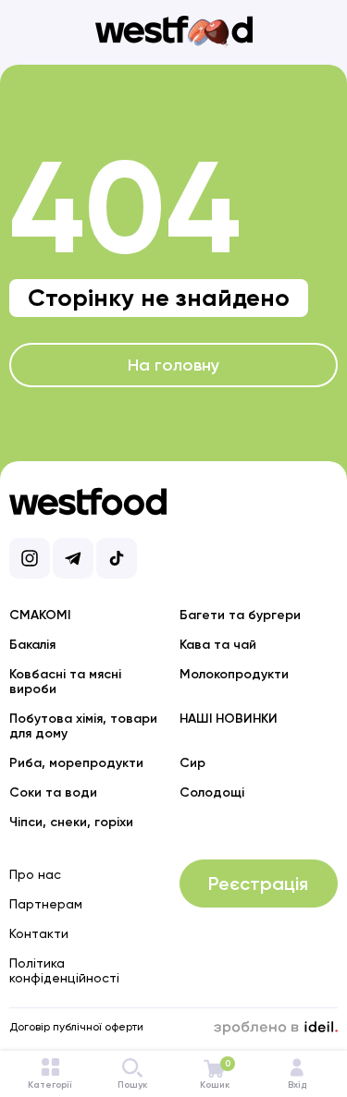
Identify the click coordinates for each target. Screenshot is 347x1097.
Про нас (35, 874)
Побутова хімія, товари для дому (83, 726)
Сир (192, 763)
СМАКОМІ (39, 615)
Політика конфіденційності (64, 970)
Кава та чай (218, 644)
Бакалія (32, 644)
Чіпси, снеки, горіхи (71, 822)
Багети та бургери (240, 615)
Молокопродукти (234, 674)
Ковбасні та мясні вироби (65, 681)
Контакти (38, 933)
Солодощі (212, 792)
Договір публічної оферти (76, 1026)
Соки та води (53, 792)
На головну (173, 365)
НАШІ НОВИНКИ (229, 718)
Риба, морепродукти (76, 763)
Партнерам (45, 903)
